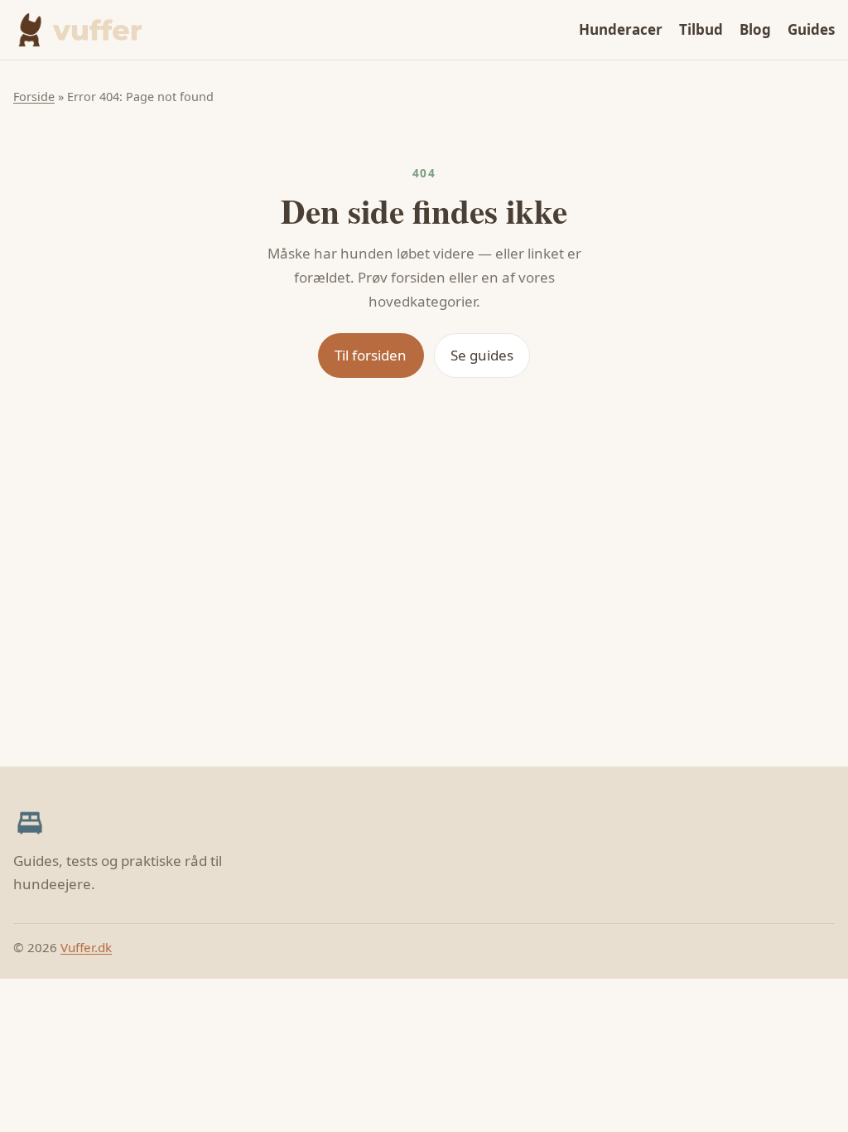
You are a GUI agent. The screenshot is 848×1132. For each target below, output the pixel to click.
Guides (811, 29)
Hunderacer (620, 29)
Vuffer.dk (86, 947)
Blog (755, 29)
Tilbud (701, 29)
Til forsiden (371, 355)
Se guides (481, 355)
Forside (34, 96)
